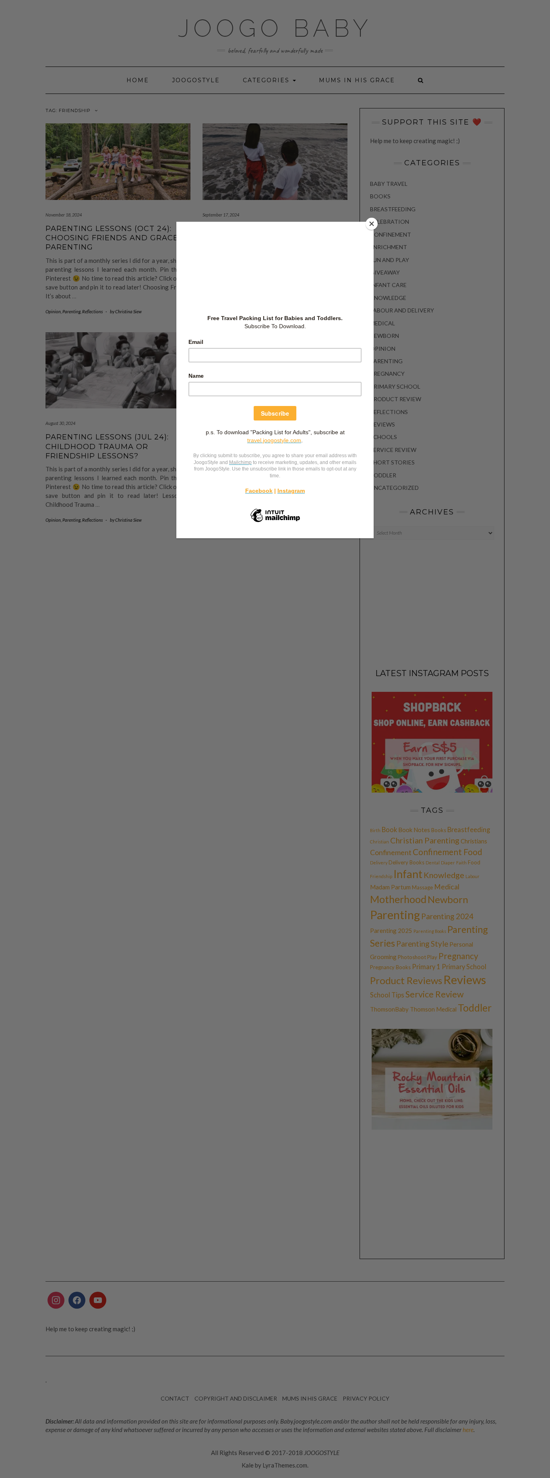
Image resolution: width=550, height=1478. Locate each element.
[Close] (372, 224)
